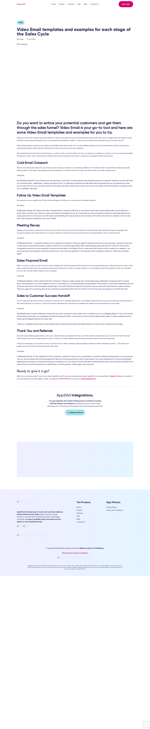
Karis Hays (20, 39)
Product (62, 4)
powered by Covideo (61, 565)
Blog (85, 4)
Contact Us (94, 4)
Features (71, 4)
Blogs (20, 22)
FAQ (79, 4)
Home (53, 4)
